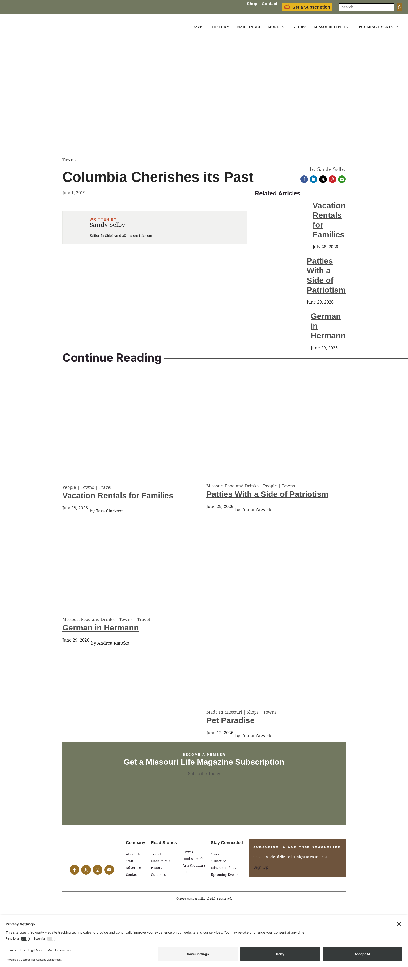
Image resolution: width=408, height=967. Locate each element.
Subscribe (218, 861)
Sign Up (260, 867)
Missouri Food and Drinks (232, 486)
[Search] (399, 7)
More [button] (273, 27)
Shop (252, 3)
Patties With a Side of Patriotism (267, 494)
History (220, 27)
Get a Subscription (311, 7)
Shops (253, 712)
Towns (87, 487)
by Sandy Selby (328, 169)
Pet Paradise (230, 720)
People (69, 487)
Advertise (133, 867)
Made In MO (248, 27)
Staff (129, 861)
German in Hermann (100, 627)
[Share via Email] (342, 179)
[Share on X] (323, 179)
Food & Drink (193, 858)
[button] (284, 27)
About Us (133, 854)
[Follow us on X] (86, 870)
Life (185, 872)
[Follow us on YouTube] (109, 870)
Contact (269, 3)
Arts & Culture (194, 865)
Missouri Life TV (331, 27)
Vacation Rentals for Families (117, 495)
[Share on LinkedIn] (313, 179)
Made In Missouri (224, 712)
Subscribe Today (204, 773)
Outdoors (158, 874)
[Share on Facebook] (304, 179)
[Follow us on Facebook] (74, 870)
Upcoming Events (374, 27)
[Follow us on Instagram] (97, 870)
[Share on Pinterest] (332, 179)
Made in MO (160, 861)
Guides (300, 27)
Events (188, 852)
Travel (197, 27)
